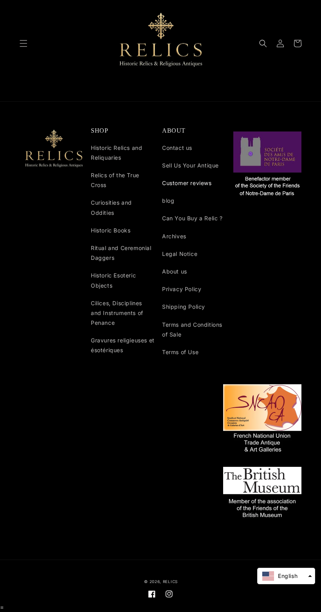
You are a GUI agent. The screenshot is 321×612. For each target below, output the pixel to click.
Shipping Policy (183, 306)
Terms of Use (180, 352)
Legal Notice (179, 253)
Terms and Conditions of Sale (192, 329)
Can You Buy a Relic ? (192, 218)
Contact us (177, 147)
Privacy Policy (181, 289)
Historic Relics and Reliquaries (116, 152)
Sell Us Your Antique (190, 165)
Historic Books (110, 230)
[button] (23, 43)
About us (174, 271)
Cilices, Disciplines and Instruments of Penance (117, 313)
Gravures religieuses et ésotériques (123, 345)
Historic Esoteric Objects (113, 280)
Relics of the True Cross (115, 180)
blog (168, 200)
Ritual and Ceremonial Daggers (121, 253)
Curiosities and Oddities (111, 207)
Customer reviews (187, 183)
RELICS (170, 581)
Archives (174, 236)
